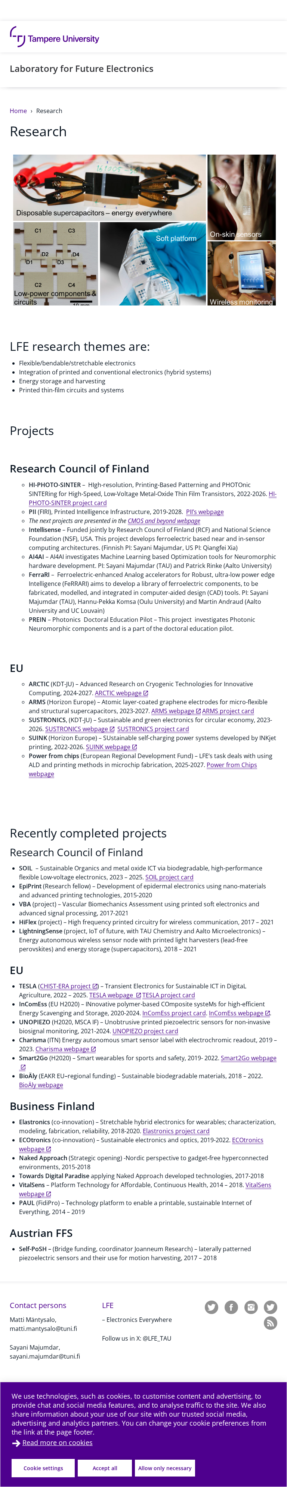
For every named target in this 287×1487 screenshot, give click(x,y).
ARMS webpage (172, 711)
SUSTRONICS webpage (76, 729)
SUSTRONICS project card (153, 729)
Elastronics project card (176, 1131)
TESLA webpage (112, 995)
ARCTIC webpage (118, 693)
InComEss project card (174, 1013)
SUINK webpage (108, 747)
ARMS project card (228, 711)
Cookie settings (43, 1468)
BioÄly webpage (41, 1085)
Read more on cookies (57, 1442)
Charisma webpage (62, 1049)
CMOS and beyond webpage (164, 521)
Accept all (105, 1468)
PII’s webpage (205, 512)
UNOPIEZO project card (145, 1031)
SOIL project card (169, 877)
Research (49, 111)
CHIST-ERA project (65, 986)
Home (19, 111)
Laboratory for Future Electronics (82, 68)
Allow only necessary (165, 1468)
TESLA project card (168, 995)
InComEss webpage (236, 1013)
